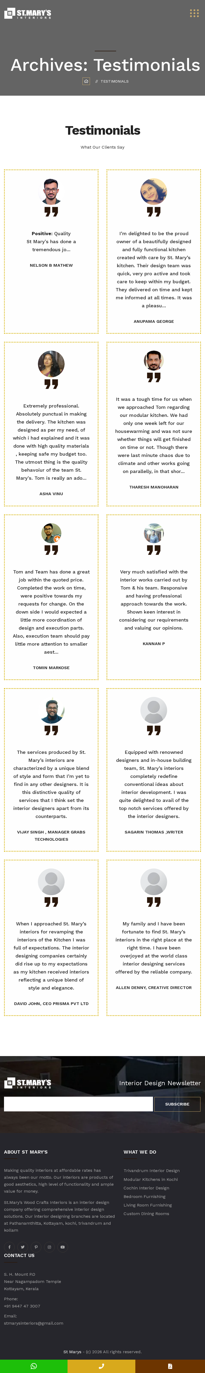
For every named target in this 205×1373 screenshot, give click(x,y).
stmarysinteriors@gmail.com (33, 1323)
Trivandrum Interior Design (152, 1170)
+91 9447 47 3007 (22, 1306)
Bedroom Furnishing (144, 1196)
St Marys (72, 1351)
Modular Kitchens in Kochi (151, 1179)
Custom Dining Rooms (146, 1213)
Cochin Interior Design (146, 1187)
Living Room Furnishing (148, 1205)
